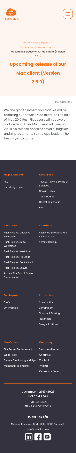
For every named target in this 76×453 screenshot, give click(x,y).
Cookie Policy (47, 191)
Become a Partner (49, 349)
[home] (12, 14)
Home (26, 42)
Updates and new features (36, 47)
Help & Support (41, 42)
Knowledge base (14, 187)
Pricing (43, 365)
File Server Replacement (18, 349)
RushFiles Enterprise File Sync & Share (53, 234)
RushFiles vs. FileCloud (17, 256)
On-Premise (11, 307)
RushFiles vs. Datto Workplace (15, 244)
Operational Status (49, 202)
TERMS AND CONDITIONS (38, 406)
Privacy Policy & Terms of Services (53, 183)
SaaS (7, 302)
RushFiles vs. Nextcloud (17, 251)
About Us (45, 354)
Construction (46, 302)
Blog (41, 207)
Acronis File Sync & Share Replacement (18, 275)
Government (46, 307)
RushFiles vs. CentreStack (19, 262)
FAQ (6, 181)
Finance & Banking (49, 313)
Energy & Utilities (48, 324)
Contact (44, 360)
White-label (10, 354)
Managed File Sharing (16, 365)
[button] (68, 14)
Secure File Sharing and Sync (20, 360)
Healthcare (45, 318)
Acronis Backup (48, 242)
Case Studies (46, 196)
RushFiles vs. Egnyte (15, 267)
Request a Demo (49, 371)
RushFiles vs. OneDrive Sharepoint (17, 234)
